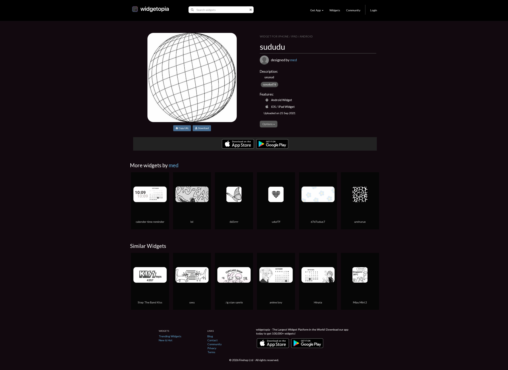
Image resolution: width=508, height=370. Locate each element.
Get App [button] (315, 10)
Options (267, 124)
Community (353, 10)
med (293, 60)
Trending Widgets (170, 336)
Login (373, 10)
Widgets (334, 10)
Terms (211, 352)
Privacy (211, 348)
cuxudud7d (269, 84)
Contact (212, 340)
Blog (210, 336)
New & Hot (165, 340)
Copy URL (183, 128)
